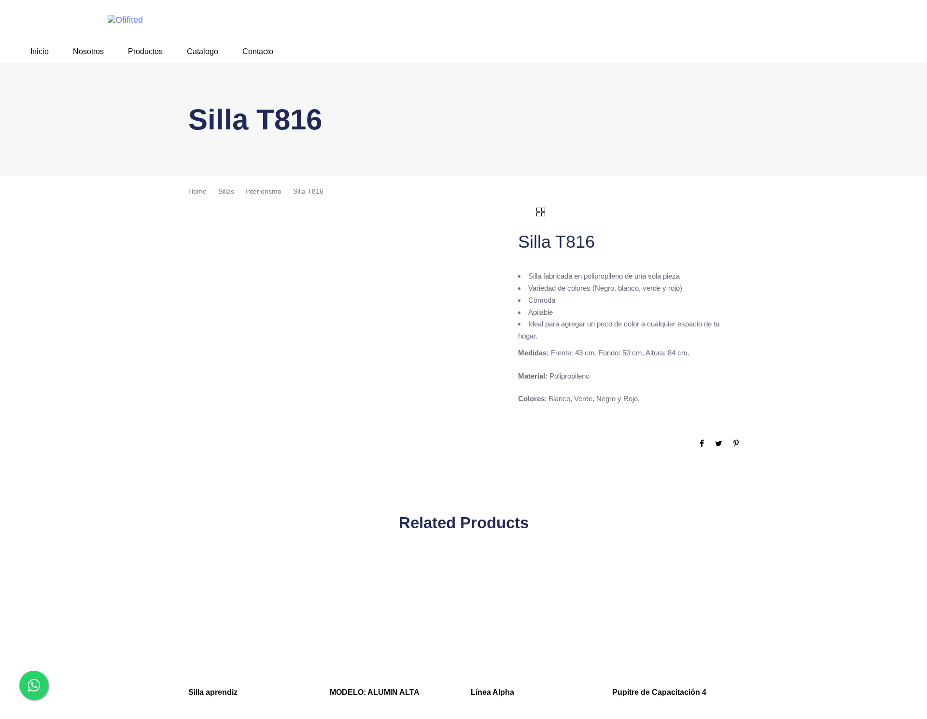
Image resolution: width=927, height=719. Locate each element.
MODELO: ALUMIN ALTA (375, 692)
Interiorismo (263, 191)
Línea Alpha (492, 692)
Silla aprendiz (213, 692)
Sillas (226, 191)
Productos (145, 51)
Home (197, 191)
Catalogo (202, 51)
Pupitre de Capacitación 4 (659, 692)
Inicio (39, 51)
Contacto (257, 51)
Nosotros (88, 51)
